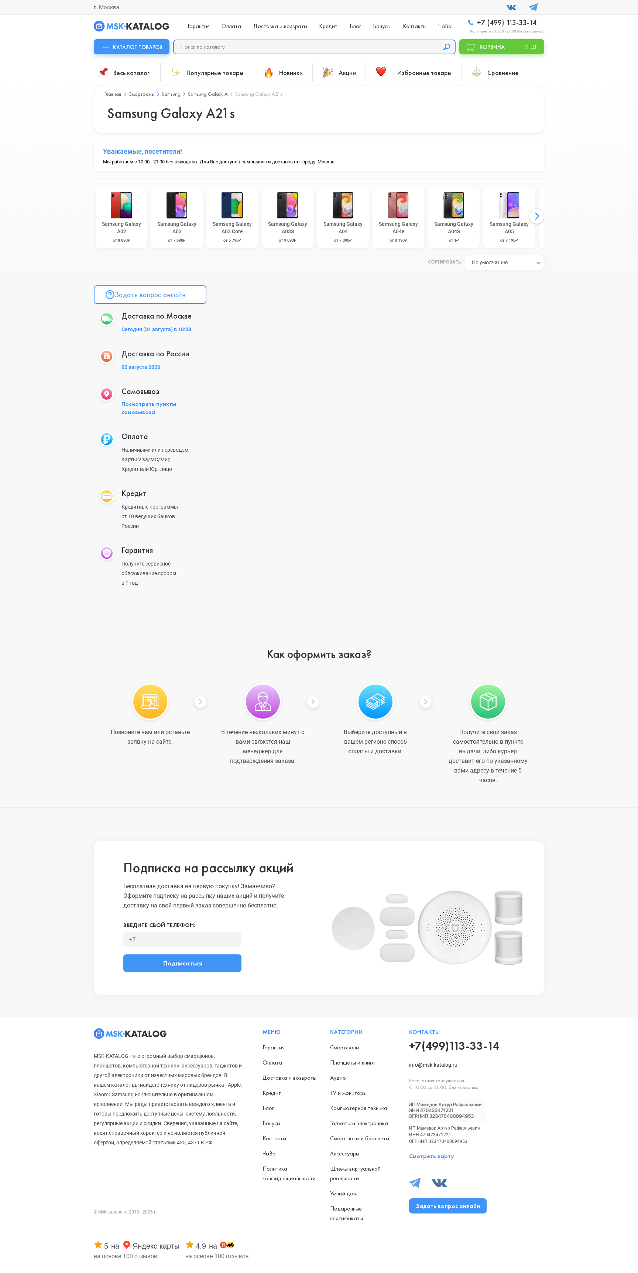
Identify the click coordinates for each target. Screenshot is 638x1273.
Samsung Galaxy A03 (176, 232)
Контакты (414, 26)
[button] (536, 216)
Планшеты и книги (352, 1062)
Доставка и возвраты (280, 26)
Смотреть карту (431, 1156)
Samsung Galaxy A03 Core (232, 232)
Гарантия (199, 26)
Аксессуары (344, 1153)
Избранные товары (424, 72)
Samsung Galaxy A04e (398, 232)
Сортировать (444, 262)
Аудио (338, 1078)
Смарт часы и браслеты (359, 1138)
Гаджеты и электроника (359, 1123)
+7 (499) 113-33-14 (505, 22)
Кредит (328, 26)
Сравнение (502, 72)
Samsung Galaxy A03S (287, 232)
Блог (355, 26)
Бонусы (382, 26)
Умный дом (343, 1193)
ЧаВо (445, 26)
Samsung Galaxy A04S (453, 232)
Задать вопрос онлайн (150, 294)
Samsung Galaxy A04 (343, 232)
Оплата (231, 26)
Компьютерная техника (358, 1108)
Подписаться (182, 963)
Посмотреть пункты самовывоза (148, 408)
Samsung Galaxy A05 (509, 232)
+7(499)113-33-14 (454, 1046)
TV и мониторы (348, 1093)
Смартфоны (344, 1047)
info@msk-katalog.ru (433, 1065)
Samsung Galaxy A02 (121, 232)
